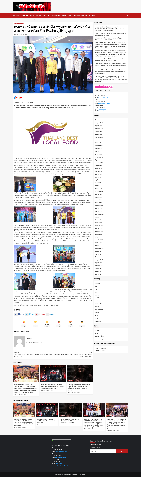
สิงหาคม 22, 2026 (22, 394)
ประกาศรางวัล (85, 15)
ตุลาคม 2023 (98, 217)
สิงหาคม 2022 (98, 257)
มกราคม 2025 (98, 174)
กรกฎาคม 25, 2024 (23, 34)
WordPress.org (99, 339)
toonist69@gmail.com (104, 97)
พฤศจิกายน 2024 (99, 180)
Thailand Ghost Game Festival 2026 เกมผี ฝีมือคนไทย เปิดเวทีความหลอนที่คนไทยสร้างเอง (52, 386)
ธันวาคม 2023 (98, 211)
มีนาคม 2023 (98, 237)
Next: (73, 354)
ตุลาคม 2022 (98, 251)
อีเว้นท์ (93, 15)
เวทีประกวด (76, 15)
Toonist (16, 34)
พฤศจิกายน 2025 (99, 145)
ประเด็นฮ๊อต (16, 15)
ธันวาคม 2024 (98, 177)
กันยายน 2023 (98, 220)
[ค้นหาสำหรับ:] (103, 451)
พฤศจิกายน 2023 (99, 214)
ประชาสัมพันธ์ (98, 303)
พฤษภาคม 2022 (99, 265)
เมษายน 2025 (98, 165)
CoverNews (75, 474)
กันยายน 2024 (98, 185)
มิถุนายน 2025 (98, 160)
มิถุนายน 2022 (98, 262)
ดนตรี (64, 15)
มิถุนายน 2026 (98, 125)
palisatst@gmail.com (104, 103)
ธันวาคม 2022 (98, 245)
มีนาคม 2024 (98, 202)
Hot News (16, 23)
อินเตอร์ (32, 15)
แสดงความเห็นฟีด (99, 336)
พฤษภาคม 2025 (99, 162)
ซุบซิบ (69, 15)
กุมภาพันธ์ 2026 (99, 137)
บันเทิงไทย (25, 15)
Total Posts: (98, 350)
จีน (49, 15)
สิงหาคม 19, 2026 (49, 390)
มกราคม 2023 (98, 242)
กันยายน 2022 (98, 254)
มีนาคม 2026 (98, 134)
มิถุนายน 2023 (98, 228)
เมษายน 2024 (98, 200)
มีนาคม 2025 (98, 168)
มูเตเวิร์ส (38, 15)
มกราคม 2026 (98, 140)
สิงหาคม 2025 (98, 154)
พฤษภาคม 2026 (99, 128)
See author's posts (34, 342)
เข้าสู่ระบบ (97, 330)
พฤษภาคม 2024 (99, 197)
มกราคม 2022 (98, 274)
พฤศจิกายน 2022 (99, 248)
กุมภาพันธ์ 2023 (99, 240)
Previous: (33, 354)
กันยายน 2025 (98, 151)
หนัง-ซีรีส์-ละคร (56, 15)
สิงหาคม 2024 (98, 188)
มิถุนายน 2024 (98, 194)
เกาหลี (44, 15)
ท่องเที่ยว (97, 295)
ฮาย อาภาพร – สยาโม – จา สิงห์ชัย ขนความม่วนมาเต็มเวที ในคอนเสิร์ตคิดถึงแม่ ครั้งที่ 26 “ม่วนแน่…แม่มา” (109, 59)
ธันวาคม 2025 (98, 142)
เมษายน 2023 (98, 234)
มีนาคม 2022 (98, 271)
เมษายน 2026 (98, 131)
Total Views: (98, 348)
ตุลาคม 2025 (98, 148)
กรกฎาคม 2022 (99, 259)
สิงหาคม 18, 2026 (116, 430)
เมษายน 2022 (98, 268)
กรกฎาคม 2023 (99, 225)
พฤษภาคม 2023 (99, 231)
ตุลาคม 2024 (98, 182)
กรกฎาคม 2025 (99, 157)
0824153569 (102, 109)
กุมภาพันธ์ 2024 (99, 205)
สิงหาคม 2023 (98, 222)
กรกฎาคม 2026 (99, 122)
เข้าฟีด (96, 333)
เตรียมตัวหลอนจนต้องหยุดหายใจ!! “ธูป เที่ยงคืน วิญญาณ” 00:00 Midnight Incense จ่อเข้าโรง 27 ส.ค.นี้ (110, 38)
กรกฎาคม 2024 (99, 191)
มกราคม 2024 (98, 208)
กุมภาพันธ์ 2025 (99, 171)
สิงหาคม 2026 (98, 120)
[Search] (127, 15)
